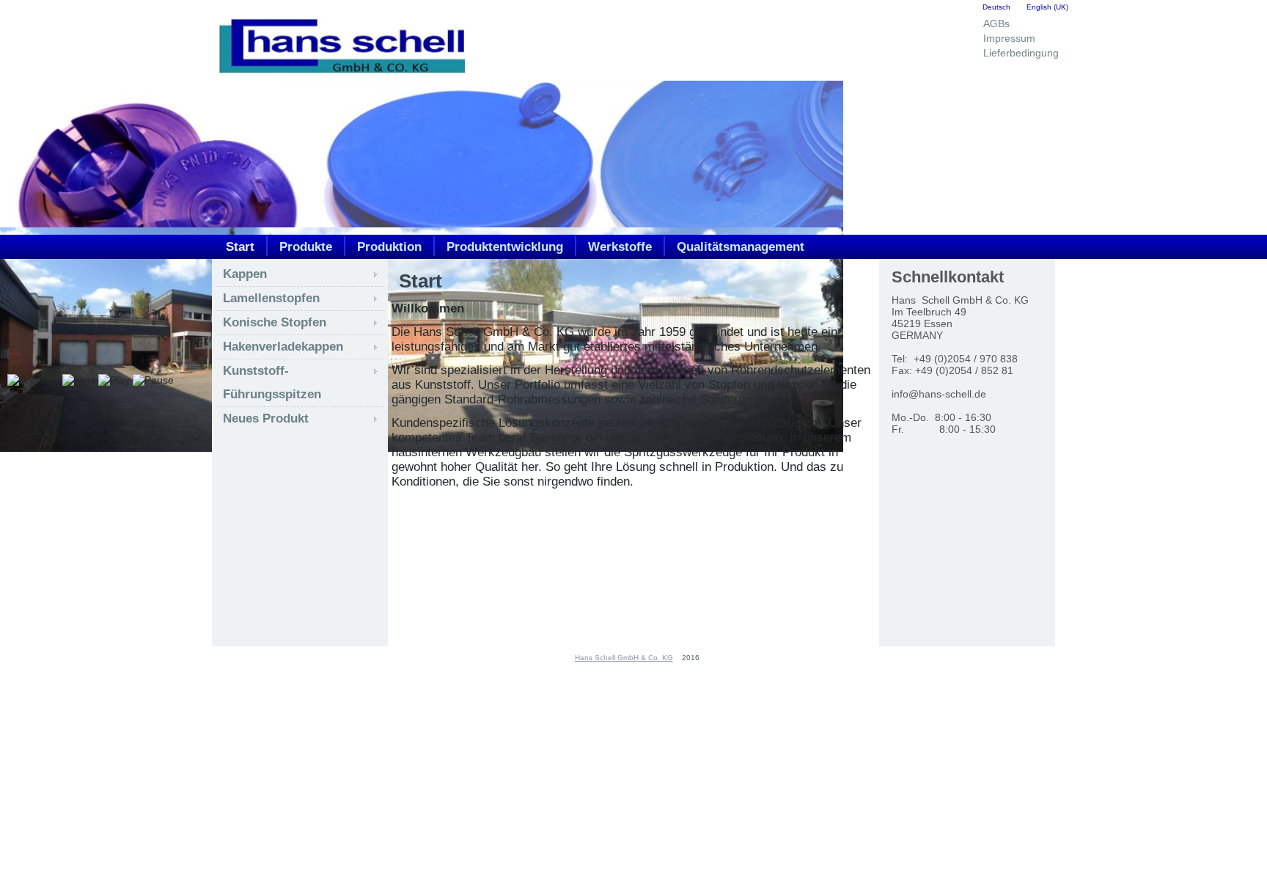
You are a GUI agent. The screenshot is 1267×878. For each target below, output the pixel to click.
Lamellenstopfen (271, 298)
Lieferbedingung (1021, 53)
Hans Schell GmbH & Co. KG (624, 658)
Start (240, 247)
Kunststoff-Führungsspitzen (272, 382)
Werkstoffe (620, 247)
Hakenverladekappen (283, 347)
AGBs (996, 23)
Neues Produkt (266, 418)
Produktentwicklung (505, 247)
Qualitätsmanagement (740, 247)
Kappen (245, 274)
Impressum (1009, 38)
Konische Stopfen (274, 322)
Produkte (305, 247)
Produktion (389, 247)
